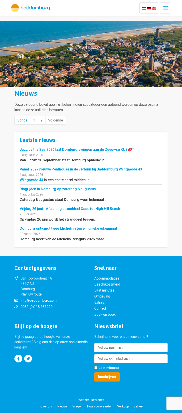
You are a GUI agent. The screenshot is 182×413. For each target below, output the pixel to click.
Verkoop (123, 406)
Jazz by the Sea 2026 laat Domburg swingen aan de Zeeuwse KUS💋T (77, 149)
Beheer (139, 406)
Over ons (46, 406)
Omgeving (102, 296)
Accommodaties (107, 278)
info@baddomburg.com (39, 300)
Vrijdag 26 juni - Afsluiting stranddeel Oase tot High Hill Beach (70, 209)
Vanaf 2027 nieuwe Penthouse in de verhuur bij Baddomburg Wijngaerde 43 (81, 169)
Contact (100, 308)
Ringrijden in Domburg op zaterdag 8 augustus (58, 189)
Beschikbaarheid (107, 284)
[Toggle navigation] (165, 8)
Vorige (22, 120)
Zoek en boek (105, 314)
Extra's (99, 302)
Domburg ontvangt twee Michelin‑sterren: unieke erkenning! (68, 228)
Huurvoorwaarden (100, 406)
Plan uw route (31, 294)
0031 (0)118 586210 (37, 307)
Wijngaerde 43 (31, 180)
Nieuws (62, 406)
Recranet (97, 400)
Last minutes (104, 290)
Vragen (77, 406)
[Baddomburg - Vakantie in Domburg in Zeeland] (30, 8)
